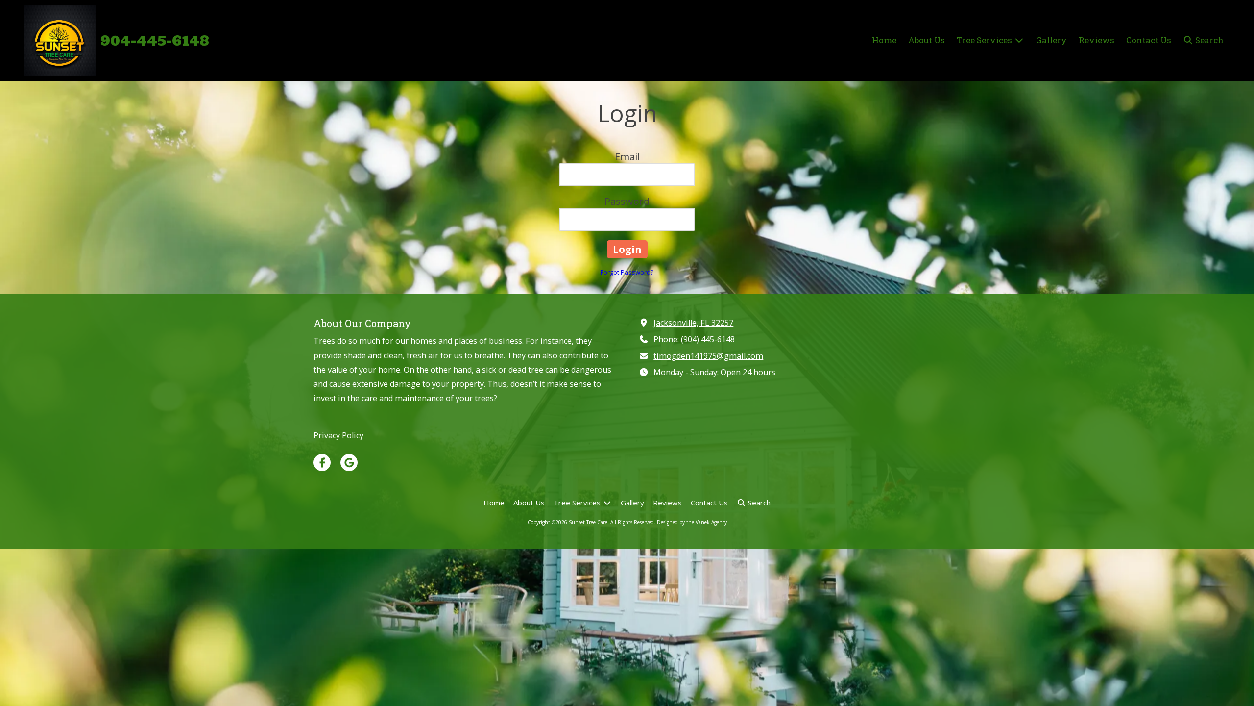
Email (627, 156)
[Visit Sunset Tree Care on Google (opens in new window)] (349, 462)
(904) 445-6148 (708, 339)
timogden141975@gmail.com (708, 356)
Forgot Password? (627, 272)
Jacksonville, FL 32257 (693, 322)
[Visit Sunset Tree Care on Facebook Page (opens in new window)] (322, 462)
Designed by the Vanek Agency (692, 522)
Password (627, 201)
